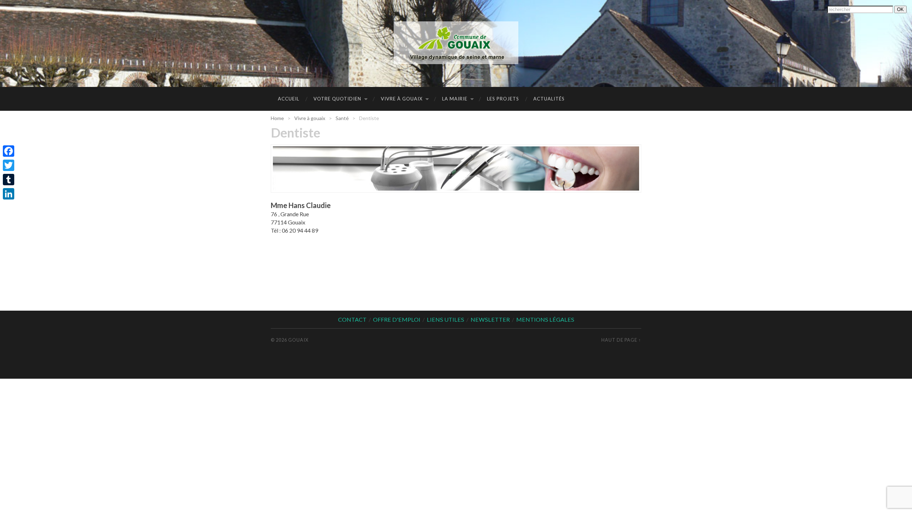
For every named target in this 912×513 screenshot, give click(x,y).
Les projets (503, 99)
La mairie (454, 99)
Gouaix (298, 340)
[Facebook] (8, 151)
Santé (342, 118)
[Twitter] (8, 165)
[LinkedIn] (8, 194)
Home (277, 118)
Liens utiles (445, 319)
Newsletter (490, 319)
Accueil (288, 99)
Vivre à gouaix (402, 99)
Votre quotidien (337, 99)
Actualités (549, 99)
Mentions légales (545, 319)
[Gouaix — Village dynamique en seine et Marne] (456, 42)
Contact (352, 319)
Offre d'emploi (396, 319)
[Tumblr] (8, 179)
